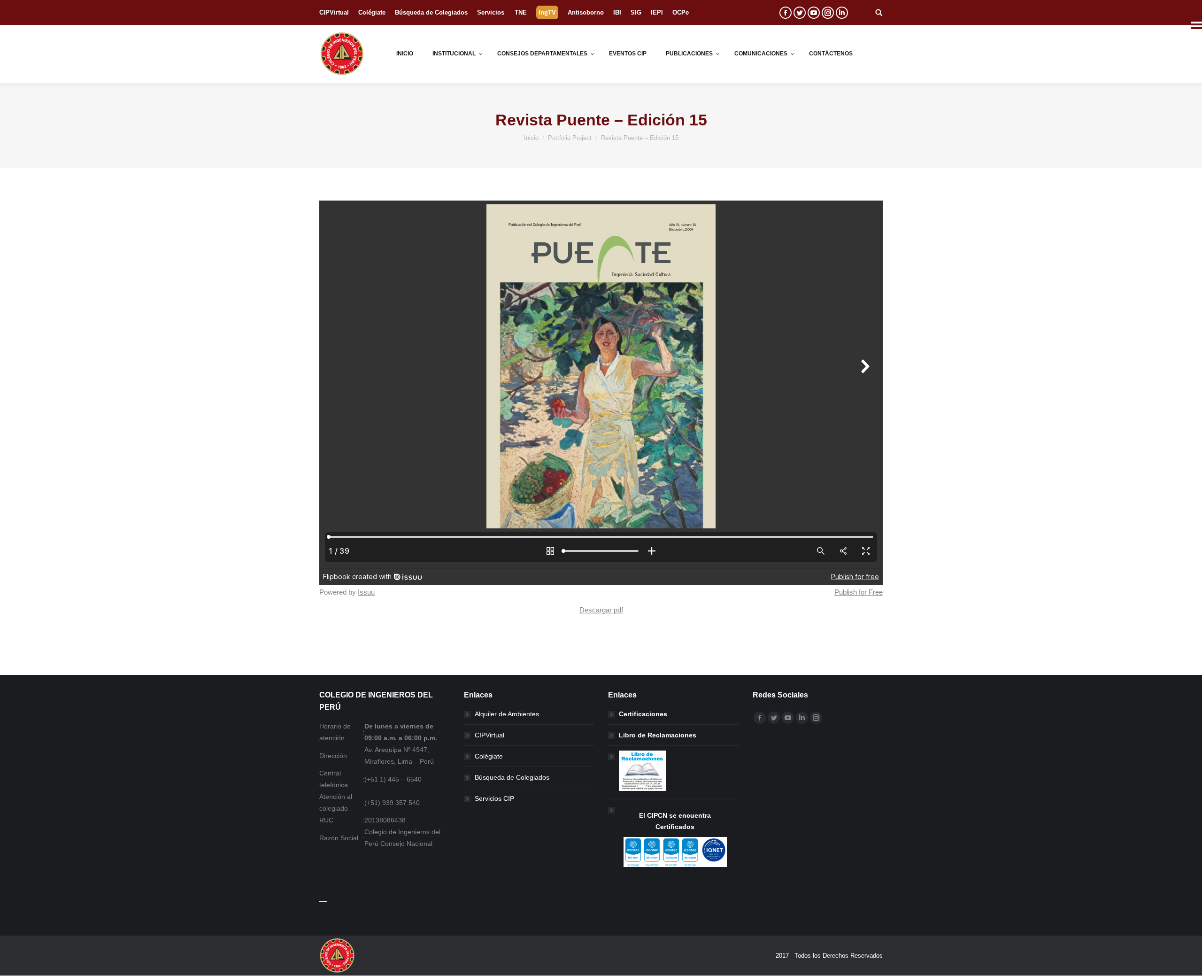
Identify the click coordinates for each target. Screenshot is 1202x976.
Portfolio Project (570, 137)
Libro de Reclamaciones (657, 735)
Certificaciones (643, 714)
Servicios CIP (494, 798)
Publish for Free (858, 592)
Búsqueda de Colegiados (512, 777)
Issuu (366, 592)
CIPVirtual (489, 735)
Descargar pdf (601, 610)
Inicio (531, 137)
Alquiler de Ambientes (507, 714)
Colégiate (489, 756)
